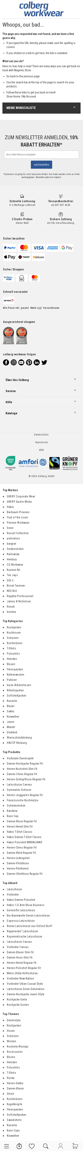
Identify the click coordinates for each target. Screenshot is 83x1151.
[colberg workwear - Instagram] (14, 362)
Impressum (41, 442)
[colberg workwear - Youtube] (21, 362)
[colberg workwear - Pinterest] (29, 362)
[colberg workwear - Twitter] (44, 362)
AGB (41, 450)
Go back (11, 76)
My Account (29, 96)
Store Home (13, 96)
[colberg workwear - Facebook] (6, 362)
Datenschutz (41, 434)
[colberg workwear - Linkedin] (37, 362)
